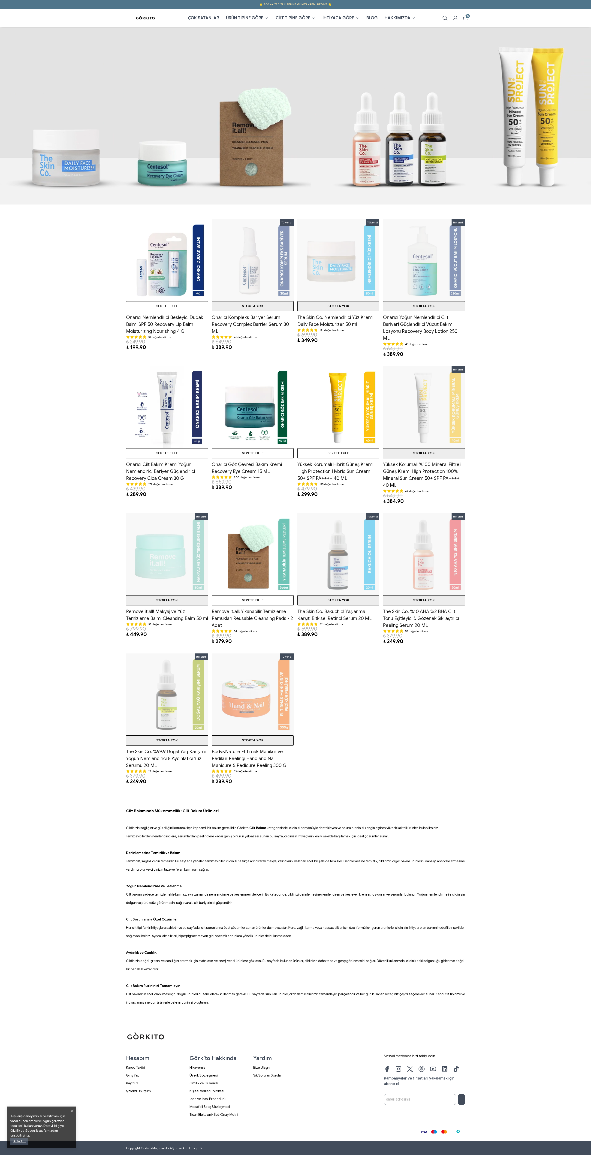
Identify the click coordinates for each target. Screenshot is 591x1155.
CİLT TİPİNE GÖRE (293, 18)
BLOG (372, 18)
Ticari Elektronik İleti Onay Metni (214, 1115)
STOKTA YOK (253, 306)
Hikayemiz (197, 1067)
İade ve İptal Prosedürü (208, 1099)
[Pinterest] (422, 1069)
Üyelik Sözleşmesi (204, 1075)
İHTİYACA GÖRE (338, 18)
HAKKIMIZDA (397, 18)
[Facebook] (387, 1069)
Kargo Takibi (135, 1067)
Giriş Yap (132, 1075)
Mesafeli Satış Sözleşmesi (210, 1107)
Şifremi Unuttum (138, 1091)
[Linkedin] (445, 1069)
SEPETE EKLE (167, 306)
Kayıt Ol (132, 1083)
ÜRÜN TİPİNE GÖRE (244, 18)
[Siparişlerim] (455, 18)
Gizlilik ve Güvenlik (204, 1083)
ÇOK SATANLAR (203, 18)
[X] (410, 1069)
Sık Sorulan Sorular (267, 1075)
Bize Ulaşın (261, 1067)
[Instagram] (398, 1069)
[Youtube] (433, 1069)
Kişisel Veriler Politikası (207, 1091)
